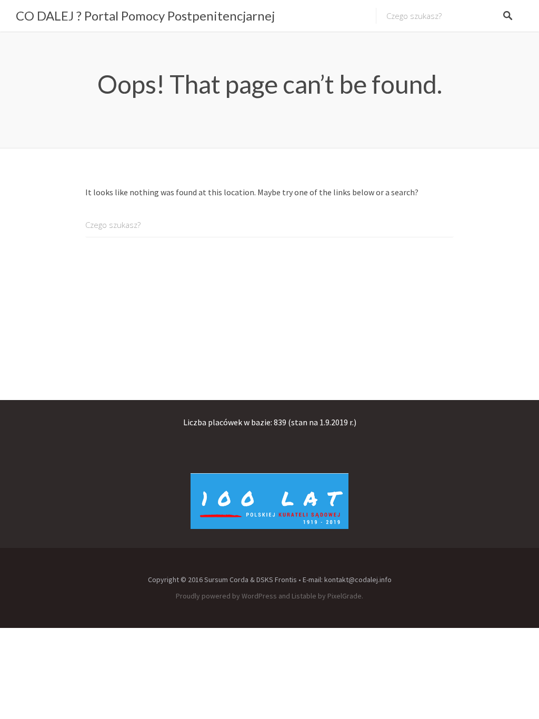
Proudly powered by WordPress (226, 596)
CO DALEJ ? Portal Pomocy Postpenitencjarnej (145, 15)
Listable (304, 596)
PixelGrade (344, 596)
